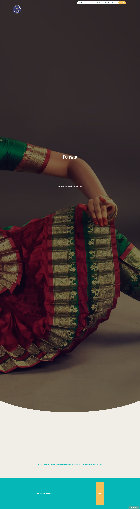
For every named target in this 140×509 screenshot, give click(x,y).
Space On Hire (104, 2)
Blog (113, 2)
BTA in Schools (97, 2)
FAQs (117, 2)
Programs (86, 2)
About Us (80, 2)
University (91, 2)
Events (109, 2)
